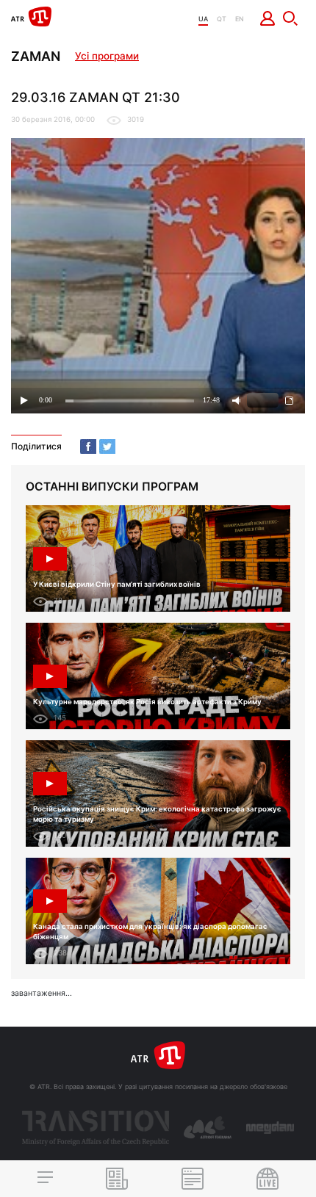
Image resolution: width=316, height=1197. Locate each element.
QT (221, 18)
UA (203, 18)
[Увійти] (268, 18)
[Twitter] (107, 446)
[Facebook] (88, 446)
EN (239, 18)
